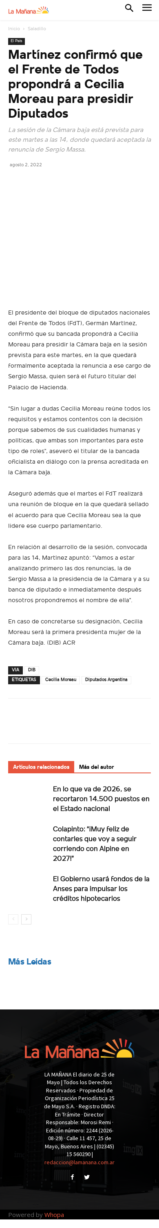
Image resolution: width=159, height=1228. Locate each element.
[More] (91, 183)
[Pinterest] (54, 183)
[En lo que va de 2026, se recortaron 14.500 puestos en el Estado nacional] (28, 798)
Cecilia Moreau (60, 680)
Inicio (14, 29)
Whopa (54, 1214)
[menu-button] (147, 10)
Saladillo (37, 29)
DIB (31, 670)
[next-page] (26, 919)
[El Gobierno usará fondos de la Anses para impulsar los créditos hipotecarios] (28, 888)
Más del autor (96, 767)
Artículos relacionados (41, 767)
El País (16, 41)
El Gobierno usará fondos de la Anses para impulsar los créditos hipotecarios (101, 889)
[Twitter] (35, 183)
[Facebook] (16, 183)
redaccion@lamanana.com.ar (79, 1162)
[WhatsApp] (72, 183)
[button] (129, 10)
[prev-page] (13, 919)
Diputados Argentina (106, 680)
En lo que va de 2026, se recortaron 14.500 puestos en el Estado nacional (101, 799)
